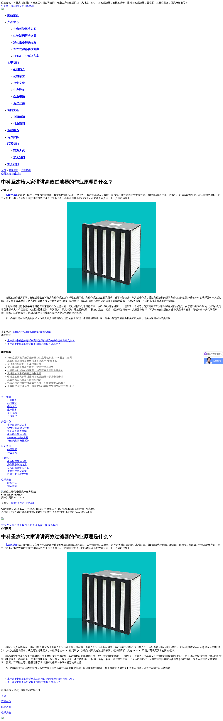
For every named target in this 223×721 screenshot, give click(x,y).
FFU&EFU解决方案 (26, 55)
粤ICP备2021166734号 (22, 503)
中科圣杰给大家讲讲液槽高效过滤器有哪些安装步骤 (35, 376)
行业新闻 (19, 123)
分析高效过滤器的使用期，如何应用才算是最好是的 (35, 370)
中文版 (4, 6)
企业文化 (19, 83)
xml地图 (29, 6)
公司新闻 (19, 116)
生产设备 (19, 89)
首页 (3, 170)
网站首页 (13, 15)
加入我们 (19, 157)
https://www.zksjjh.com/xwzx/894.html (32, 331)
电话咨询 (6, 707)
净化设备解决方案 (24, 42)
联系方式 (19, 150)
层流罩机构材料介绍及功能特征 (24, 364)
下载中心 (13, 130)
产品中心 (13, 22)
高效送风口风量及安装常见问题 (24, 380)
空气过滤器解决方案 (26, 49)
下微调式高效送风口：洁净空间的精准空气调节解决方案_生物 (40, 386)
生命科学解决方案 (24, 28)
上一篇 (41, 340)
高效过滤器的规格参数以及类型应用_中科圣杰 (32, 361)
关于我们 (13, 62)
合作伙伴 (19, 103)
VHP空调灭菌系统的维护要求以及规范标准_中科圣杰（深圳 (39, 357)
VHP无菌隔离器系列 (18, 440)
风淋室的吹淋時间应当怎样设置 (24, 373)
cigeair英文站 (17, 6)
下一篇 (33, 343)
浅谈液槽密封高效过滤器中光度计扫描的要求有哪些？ (36, 383)
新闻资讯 (13, 110)
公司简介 (19, 69)
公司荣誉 (19, 76)
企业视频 (19, 96)
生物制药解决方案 (24, 35)
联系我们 (13, 143)
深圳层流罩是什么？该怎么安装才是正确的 (30, 367)
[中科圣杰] (2, 9)
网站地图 (90, 508)
